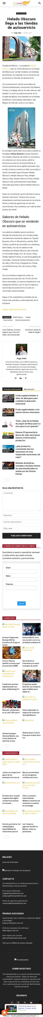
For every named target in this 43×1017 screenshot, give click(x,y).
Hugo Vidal (17, 33)
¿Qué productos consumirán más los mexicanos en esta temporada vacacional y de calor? (28, 451)
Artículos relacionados (12, 389)
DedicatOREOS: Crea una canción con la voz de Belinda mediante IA (31, 640)
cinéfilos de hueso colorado (21, 943)
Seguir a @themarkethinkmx (14, 309)
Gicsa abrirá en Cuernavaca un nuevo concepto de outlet (30, 663)
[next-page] (7, 479)
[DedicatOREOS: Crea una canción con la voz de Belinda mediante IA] (31, 629)
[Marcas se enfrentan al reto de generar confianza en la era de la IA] (31, 764)
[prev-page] (3, 479)
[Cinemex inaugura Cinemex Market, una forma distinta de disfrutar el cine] (11, 725)
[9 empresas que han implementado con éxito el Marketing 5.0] (11, 676)
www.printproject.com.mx (12, 923)
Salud (4, 426)
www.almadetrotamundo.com (14, 938)
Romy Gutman (8, 320)
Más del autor (29, 389)
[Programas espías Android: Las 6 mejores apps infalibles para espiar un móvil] (31, 676)
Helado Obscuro (18, 317)
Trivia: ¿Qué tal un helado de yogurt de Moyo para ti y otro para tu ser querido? (28, 424)
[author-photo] (21, 355)
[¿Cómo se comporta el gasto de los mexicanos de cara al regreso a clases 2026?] (11, 764)
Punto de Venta (21, 13)
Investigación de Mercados (8, 451)
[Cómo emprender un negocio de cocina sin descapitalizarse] (31, 702)
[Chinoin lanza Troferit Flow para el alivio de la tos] (31, 725)
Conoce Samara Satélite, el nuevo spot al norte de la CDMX (11, 663)
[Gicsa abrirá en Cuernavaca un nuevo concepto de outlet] (31, 652)
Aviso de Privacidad (10, 862)
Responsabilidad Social (8, 400)
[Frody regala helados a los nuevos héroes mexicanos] (8, 412)
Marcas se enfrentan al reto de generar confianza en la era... (30, 775)
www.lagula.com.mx (10, 930)
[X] (27, 378)
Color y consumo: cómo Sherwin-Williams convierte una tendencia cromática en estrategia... (31, 801)
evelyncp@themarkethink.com (14, 896)
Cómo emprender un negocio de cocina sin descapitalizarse (30, 712)
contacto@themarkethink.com (14, 903)
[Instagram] (17, 378)
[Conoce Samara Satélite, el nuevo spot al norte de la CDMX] (11, 652)
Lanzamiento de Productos (7, 437)
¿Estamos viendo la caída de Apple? (33, 331)
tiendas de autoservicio (22, 320)
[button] (4, 3)
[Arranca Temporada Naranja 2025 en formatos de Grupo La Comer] (11, 629)
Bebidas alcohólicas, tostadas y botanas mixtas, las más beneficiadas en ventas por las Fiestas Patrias (28, 468)
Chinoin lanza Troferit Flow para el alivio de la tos (31, 735)
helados (28, 317)
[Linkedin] (22, 378)
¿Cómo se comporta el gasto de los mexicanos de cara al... (11, 775)
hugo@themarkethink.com (13, 893)
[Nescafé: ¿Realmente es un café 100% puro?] (11, 702)
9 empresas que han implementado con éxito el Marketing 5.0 (10, 686)
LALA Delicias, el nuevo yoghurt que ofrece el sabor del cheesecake (11, 332)
